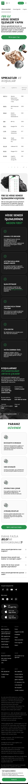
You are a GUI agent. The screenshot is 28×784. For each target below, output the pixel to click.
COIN (4, 131)
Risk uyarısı (4, 748)
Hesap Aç (21, 3)
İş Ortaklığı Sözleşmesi (7, 756)
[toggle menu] (26, 3)
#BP (4, 121)
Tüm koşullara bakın (10, 414)
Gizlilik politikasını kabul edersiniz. (16, 775)
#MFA (4, 106)
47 (23, 167)
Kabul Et (14, 780)
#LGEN (5, 156)
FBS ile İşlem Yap (14, 37)
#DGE (4, 151)
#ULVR (5, 146)
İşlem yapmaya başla (14, 527)
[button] (14, 550)
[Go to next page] (26, 167)
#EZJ (4, 126)
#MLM (4, 113)
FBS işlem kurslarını (17, 289)
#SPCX (5, 96)
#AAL (4, 138)
